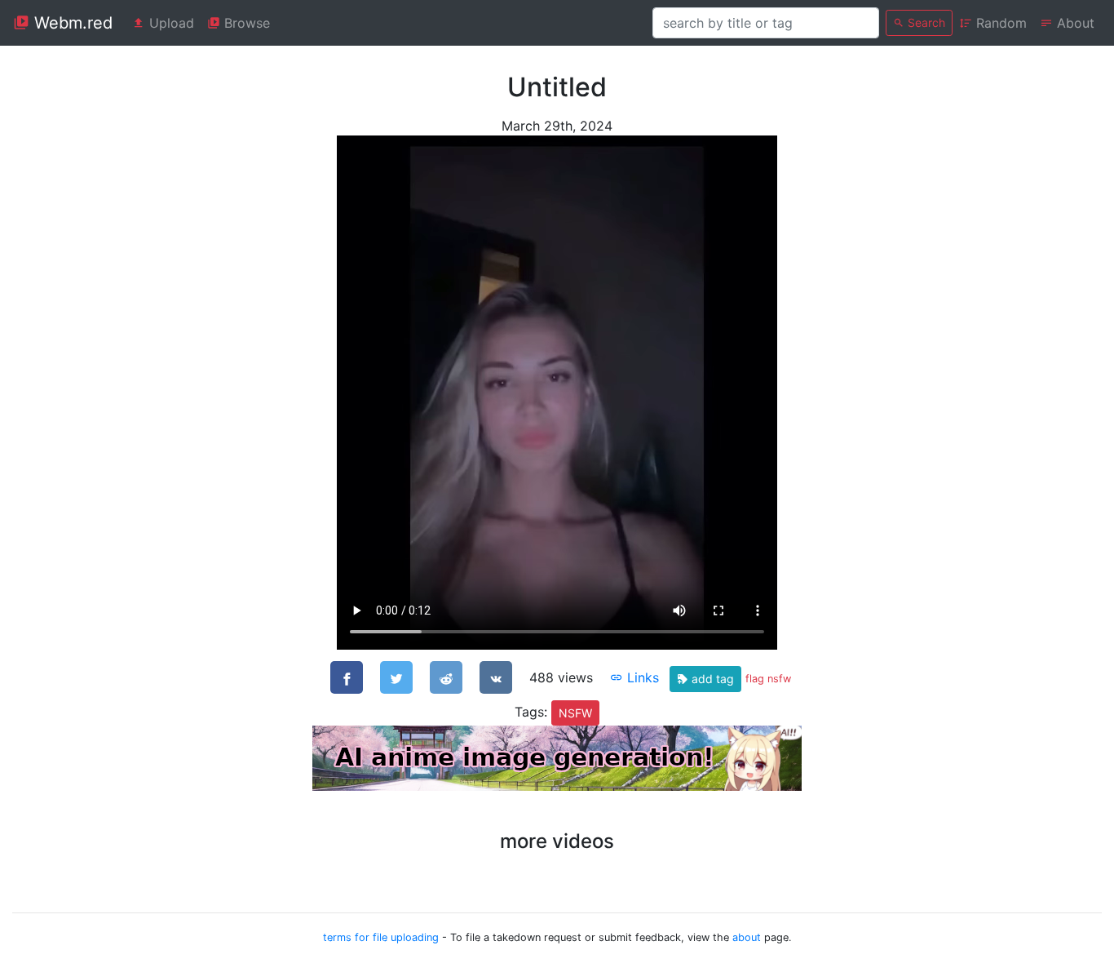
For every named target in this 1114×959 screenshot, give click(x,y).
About (1073, 23)
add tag (711, 679)
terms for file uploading (381, 937)
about (746, 937)
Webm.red (71, 23)
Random (999, 23)
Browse (245, 23)
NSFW (575, 713)
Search (924, 22)
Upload (169, 23)
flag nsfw (768, 679)
